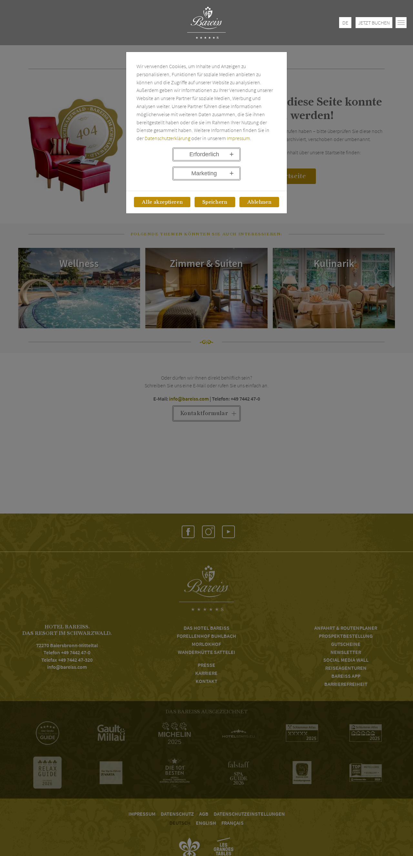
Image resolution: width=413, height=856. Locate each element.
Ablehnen (259, 202)
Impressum (238, 138)
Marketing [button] (204, 173)
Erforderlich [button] (204, 154)
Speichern (214, 202)
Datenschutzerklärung (167, 138)
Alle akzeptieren (162, 202)
